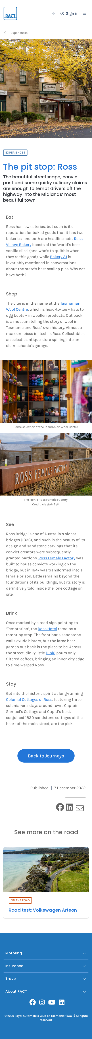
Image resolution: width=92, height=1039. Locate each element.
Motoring (13, 953)
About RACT (16, 991)
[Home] (10, 13)
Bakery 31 (58, 256)
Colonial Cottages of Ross (29, 699)
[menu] (84, 13)
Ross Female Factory (56, 558)
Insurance (14, 965)
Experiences (19, 33)
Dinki (50, 652)
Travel (11, 978)
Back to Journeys (46, 756)
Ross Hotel (47, 628)
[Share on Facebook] (60, 807)
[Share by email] (80, 808)
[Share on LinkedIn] (69, 807)
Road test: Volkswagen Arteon (43, 910)
